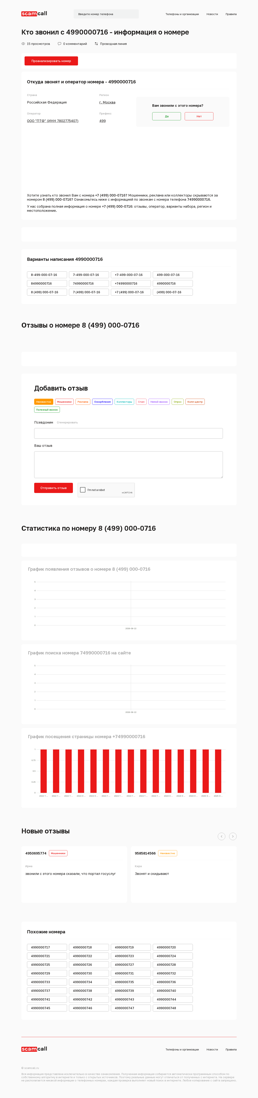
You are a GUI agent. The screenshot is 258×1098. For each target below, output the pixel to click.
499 (102, 121)
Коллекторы (124, 401)
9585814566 (145, 853)
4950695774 (35, 853)
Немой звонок (159, 401)
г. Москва (107, 102)
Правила (231, 14)
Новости (212, 14)
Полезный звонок (47, 409)
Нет (199, 116)
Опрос (178, 401)
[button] (221, 837)
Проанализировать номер (51, 61)
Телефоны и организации (182, 14)
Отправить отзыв (53, 488)
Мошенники (64, 401)
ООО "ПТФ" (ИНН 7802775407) (52, 121)
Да (166, 116)
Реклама (83, 401)
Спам (141, 401)
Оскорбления (102, 401)
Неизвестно (43, 401)
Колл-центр (195, 401)
